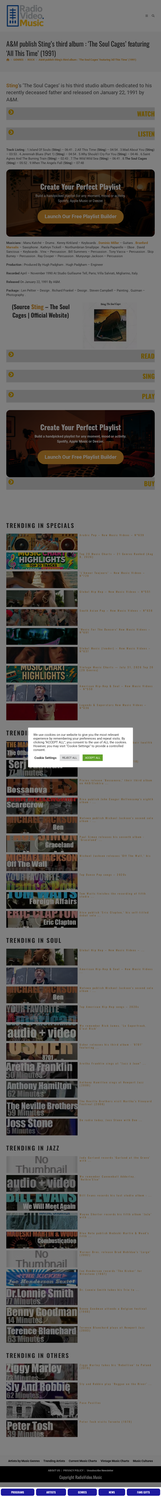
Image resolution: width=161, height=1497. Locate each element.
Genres (82, 1492)
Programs (17, 1492)
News (112, 1492)
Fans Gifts (143, 1492)
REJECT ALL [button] (69, 757)
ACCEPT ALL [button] (92, 757)
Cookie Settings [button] (45, 758)
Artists (51, 1492)
